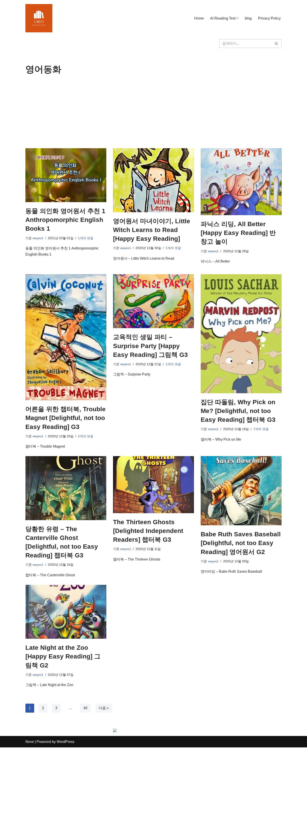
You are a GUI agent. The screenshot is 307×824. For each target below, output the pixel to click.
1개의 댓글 (85, 238)
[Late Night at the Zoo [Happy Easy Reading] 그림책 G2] (65, 612)
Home (199, 18)
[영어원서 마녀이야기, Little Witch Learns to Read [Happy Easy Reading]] (153, 180)
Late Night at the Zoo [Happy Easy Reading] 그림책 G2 (62, 656)
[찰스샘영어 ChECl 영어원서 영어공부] (38, 18)
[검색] (276, 43)
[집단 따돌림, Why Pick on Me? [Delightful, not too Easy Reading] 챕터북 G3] (241, 333)
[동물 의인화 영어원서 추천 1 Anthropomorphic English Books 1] (65, 175)
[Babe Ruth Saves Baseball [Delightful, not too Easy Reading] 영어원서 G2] (241, 490)
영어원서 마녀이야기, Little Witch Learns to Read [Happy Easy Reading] (151, 230)
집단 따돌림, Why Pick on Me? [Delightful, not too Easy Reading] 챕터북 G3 (238, 411)
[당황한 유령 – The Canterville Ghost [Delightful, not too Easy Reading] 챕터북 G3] (65, 488)
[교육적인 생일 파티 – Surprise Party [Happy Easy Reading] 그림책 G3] (153, 301)
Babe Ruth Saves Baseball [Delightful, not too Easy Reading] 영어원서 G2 (241, 543)
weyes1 (38, 238)
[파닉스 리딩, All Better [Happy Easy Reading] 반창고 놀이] (241, 181)
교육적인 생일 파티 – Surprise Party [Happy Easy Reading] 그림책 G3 (150, 346)
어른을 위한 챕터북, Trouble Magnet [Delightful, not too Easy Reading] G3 (65, 418)
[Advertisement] (153, 114)
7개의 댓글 (261, 429)
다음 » (104, 708)
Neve (29, 742)
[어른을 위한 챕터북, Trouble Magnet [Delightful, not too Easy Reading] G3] (65, 337)
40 (85, 708)
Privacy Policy (269, 18)
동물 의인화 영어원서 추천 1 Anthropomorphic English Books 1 (65, 220)
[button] (237, 18)
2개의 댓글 (85, 436)
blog (248, 18)
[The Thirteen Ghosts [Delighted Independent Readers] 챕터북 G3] (153, 484)
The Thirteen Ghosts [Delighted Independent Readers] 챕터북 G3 (148, 531)
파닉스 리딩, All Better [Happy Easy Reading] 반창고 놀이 (238, 233)
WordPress (65, 742)
